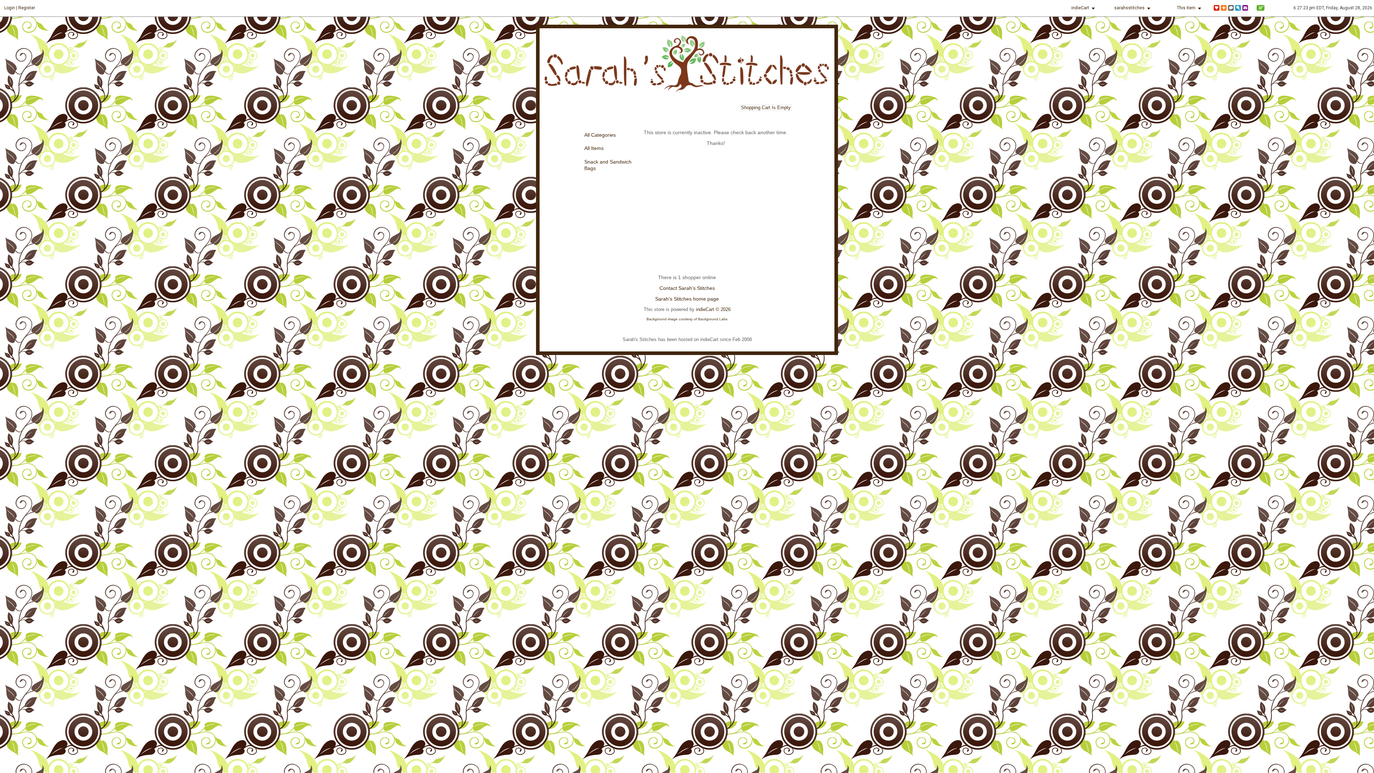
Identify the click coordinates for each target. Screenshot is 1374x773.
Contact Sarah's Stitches (687, 288)
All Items (594, 148)
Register (26, 7)
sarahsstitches (1129, 7)
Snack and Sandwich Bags (608, 165)
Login (9, 7)
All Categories (600, 135)
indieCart (1080, 7)
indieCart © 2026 (713, 309)
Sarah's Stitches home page (687, 299)
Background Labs (712, 319)
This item (1186, 7)
